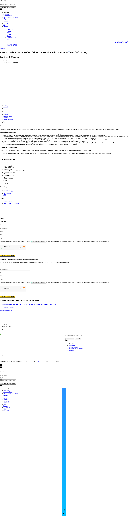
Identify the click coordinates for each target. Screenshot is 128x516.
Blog (4, 25)
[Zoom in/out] (6, 375)
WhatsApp (6, 401)
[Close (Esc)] (0, 375)
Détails (5, 105)
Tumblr (5, 406)
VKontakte (6, 407)
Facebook (6, 398)
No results (12, 7)
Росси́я (9, 36)
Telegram (6, 402)
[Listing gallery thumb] (0, 210)
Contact (5, 107)
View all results (4, 7)
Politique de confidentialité (38, 241)
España (9, 31)
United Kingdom (11, 37)
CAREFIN (6, 23)
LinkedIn (6, 404)
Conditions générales (40, 361)
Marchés (5, 26)
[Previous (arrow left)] (0, 377)
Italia (8, 32)
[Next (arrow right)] (2, 377)
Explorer (5, 21)
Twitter (5, 399)
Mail (4, 409)
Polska (9, 34)
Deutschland (10, 29)
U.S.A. (9, 39)
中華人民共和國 (12, 45)
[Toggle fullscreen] (4, 375)
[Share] (2, 375)
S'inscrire (2, 48)
